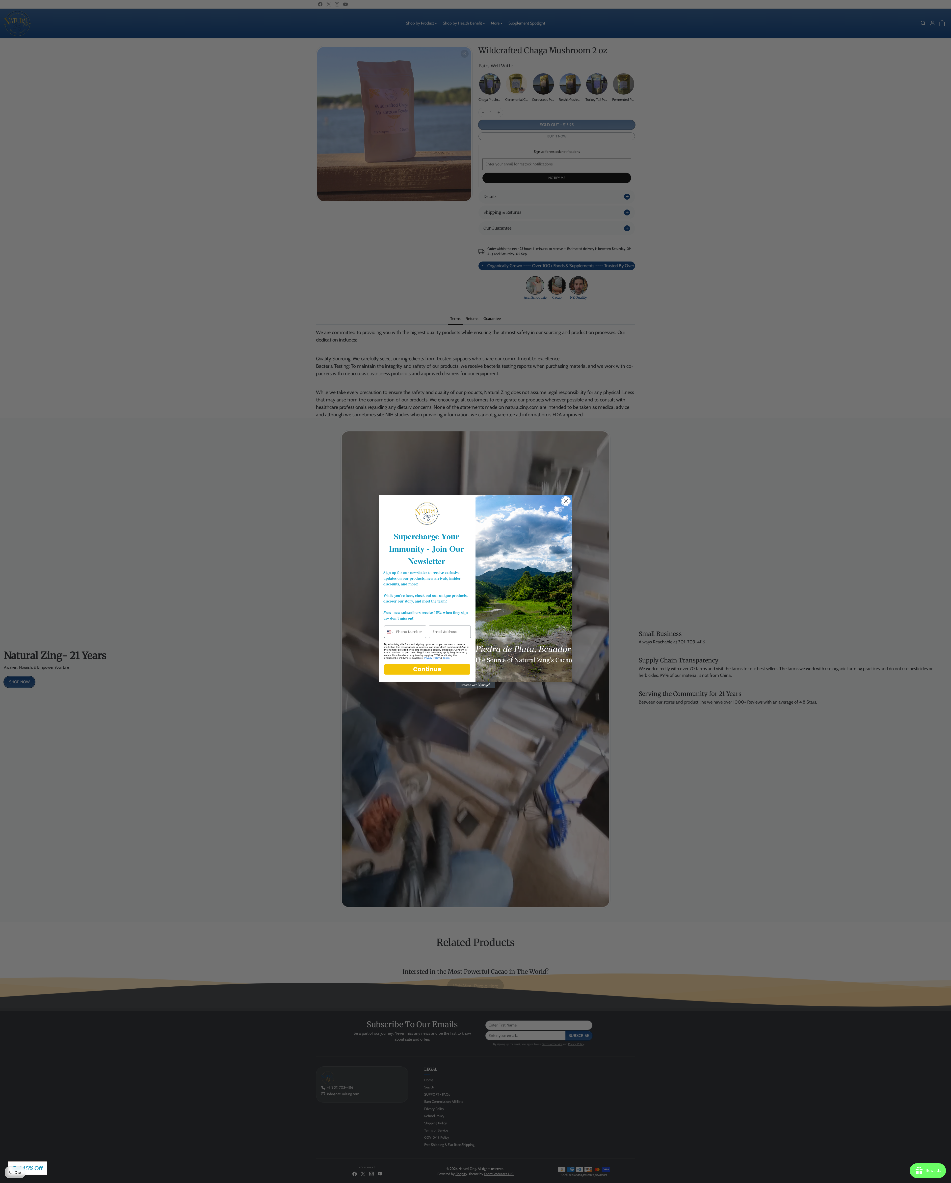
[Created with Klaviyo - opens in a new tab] (475, 685)
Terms (446, 658)
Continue (427, 669)
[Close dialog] (565, 501)
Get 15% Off (27, 1168)
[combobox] (389, 632)
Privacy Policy (432, 658)
